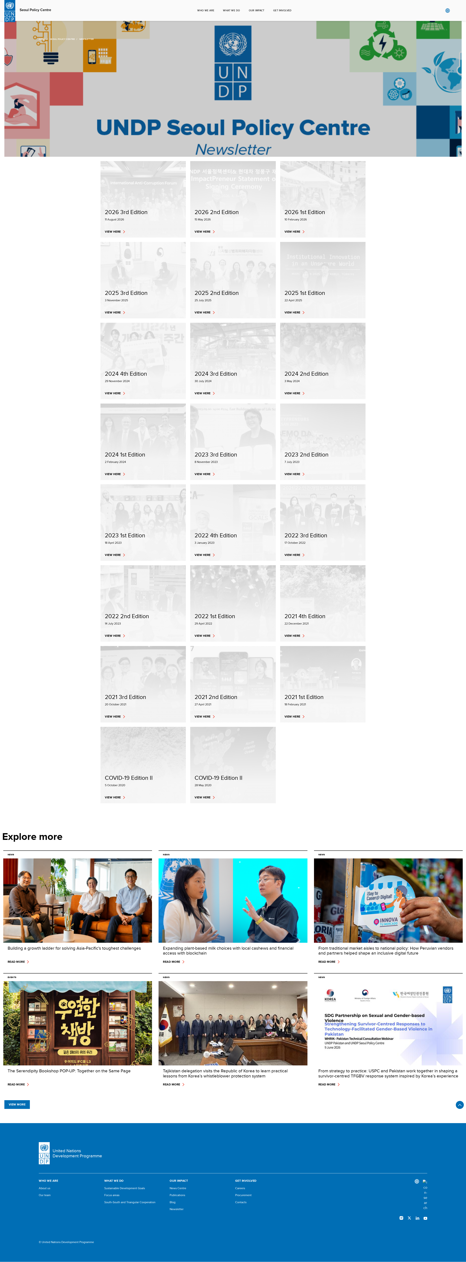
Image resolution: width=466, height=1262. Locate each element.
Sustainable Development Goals (124, 1188)
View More (17, 1104)
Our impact (256, 10)
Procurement (243, 1195)
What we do (231, 10)
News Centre (178, 1188)
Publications (177, 1195)
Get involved (282, 10)
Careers (240, 1188)
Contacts (240, 1202)
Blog (172, 1202)
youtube (425, 1218)
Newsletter (176, 1209)
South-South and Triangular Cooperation (129, 1202)
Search (455, 10)
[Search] (425, 1195)
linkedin (417, 1218)
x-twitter (409, 1218)
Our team (45, 1195)
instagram (401, 1218)
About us (44, 1188)
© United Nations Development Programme (66, 1242)
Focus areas (111, 1195)
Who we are (205, 10)
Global (447, 10)
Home (42, 39)
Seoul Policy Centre (35, 10)
